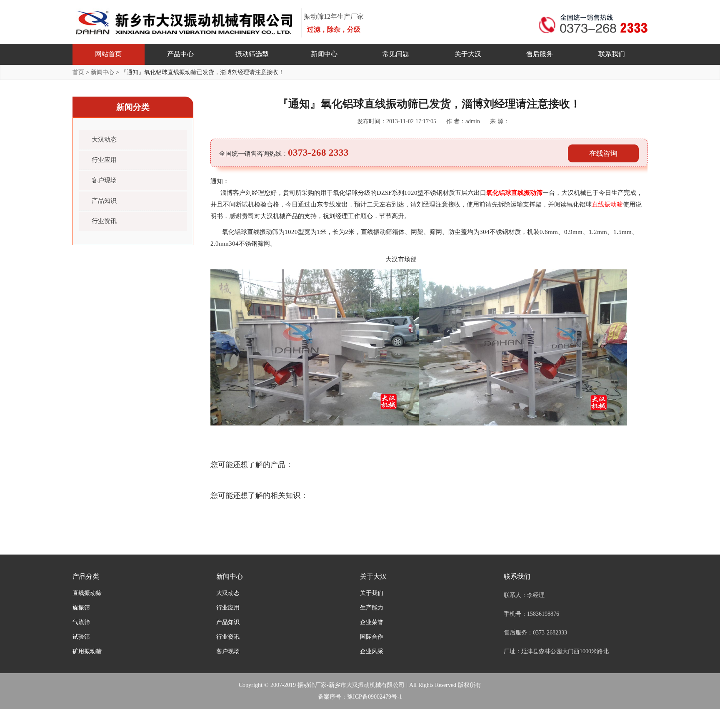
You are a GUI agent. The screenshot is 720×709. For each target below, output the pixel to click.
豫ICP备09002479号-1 (374, 697)
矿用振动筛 (87, 651)
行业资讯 (104, 221)
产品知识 (104, 200)
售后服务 (539, 53)
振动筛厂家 (312, 685)
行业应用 (104, 160)
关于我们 (371, 593)
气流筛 (81, 622)
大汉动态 (104, 139)
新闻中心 (324, 53)
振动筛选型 (252, 53)
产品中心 (180, 53)
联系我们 (611, 53)
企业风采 (371, 651)
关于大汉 (468, 53)
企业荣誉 (371, 622)
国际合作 (371, 637)
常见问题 (395, 53)
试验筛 (81, 637)
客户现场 (104, 180)
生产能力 (371, 608)
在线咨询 (603, 153)
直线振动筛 (87, 593)
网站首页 (108, 53)
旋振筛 (81, 608)
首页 (78, 72)
